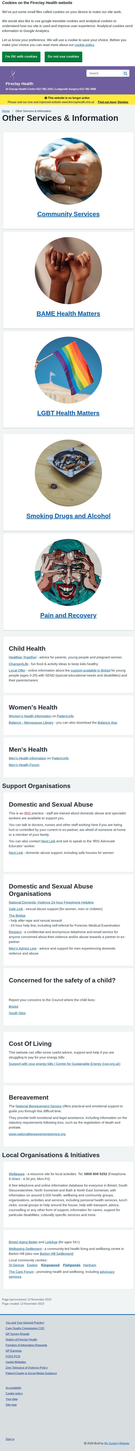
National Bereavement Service (39, 1106)
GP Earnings (14, 1350)
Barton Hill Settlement (56, 1253)
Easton (32, 1265)
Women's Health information (30, 716)
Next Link (48, 841)
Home (6, 111)
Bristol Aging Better (23, 1242)
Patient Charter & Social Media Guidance (31, 1373)
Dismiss (123, 102)
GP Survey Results (17, 1333)
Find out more (107, 102)
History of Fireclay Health (21, 1339)
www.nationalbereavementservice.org (37, 1134)
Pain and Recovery (68, 615)
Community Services (68, 214)
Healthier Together (23, 657)
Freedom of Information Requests (26, 1345)
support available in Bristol (90, 670)
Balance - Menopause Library (31, 722)
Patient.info (65, 716)
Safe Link (16, 909)
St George (16, 1265)
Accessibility (13, 1387)
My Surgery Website (116, 1443)
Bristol (13, 1006)
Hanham (89, 1265)
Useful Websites (16, 1362)
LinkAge (51, 1242)
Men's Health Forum (24, 765)
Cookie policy (14, 1393)
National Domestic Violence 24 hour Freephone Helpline (51, 902)
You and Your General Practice (25, 1322)
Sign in (10, 1439)
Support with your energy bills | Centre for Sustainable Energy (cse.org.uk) (64, 1064)
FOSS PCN (13, 1356)
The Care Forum (21, 1271)
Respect (15, 932)
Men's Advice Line (23, 948)
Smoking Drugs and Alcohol (68, 516)
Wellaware (17, 1174)
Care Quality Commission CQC (25, 1328)
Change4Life (18, 664)
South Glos (17, 1013)
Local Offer (17, 670)
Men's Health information (27, 758)
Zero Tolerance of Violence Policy (27, 1367)
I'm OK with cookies (21, 56)
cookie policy (84, 45)
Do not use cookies (63, 56)
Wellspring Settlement (25, 1248)
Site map (11, 1404)
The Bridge (17, 915)
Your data (12, 1399)
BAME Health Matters (68, 313)
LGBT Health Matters (68, 413)
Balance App (107, 722)
